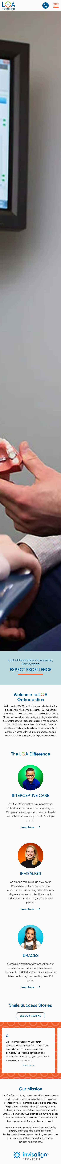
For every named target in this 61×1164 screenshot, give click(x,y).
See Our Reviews (30, 1015)
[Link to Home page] (16, 5)
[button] (45, 5)
